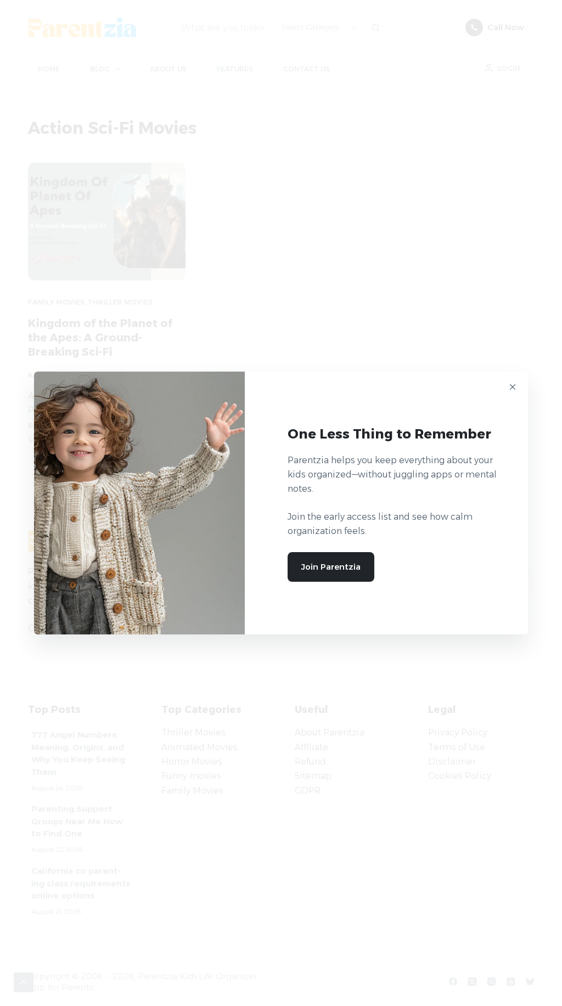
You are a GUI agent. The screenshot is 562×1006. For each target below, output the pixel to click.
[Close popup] (512, 387)
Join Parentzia (331, 566)
